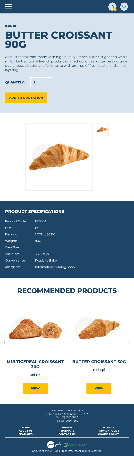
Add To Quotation (26, 98)
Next (129, 341)
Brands (66, 427)
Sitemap (108, 427)
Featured (26, 434)
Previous (4, 341)
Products (66, 430)
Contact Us (66, 434)
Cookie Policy (108, 434)
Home (26, 427)
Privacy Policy (108, 430)
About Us (26, 430)
